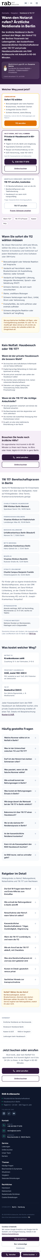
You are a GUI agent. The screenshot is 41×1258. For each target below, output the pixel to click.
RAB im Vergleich (24, 1032)
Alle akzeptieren (20, 1239)
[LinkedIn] (4, 1113)
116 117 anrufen (20, 205)
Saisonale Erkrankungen (11, 1178)
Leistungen (6, 1146)
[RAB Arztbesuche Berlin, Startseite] (10, 3)
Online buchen (20, 168)
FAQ (4, 223)
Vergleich (5, 1175)
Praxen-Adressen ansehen (20, 211)
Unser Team (6, 1153)
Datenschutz (6, 1191)
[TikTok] (9, 1113)
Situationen (6, 1172)
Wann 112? (7, 219)
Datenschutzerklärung (10, 1234)
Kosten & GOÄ (8, 714)
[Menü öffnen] (36, 3)
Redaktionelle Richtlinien (11, 1194)
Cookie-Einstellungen (9, 1197)
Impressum (6, 1188)
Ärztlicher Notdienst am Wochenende (17, 1022)
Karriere (5, 1156)
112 (29, 1217)
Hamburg (21, 1207)
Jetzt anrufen (22, 457)
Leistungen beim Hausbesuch (14, 1036)
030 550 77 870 (22, 162)
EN (31, 3)
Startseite (5, 13)
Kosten (33, 219)
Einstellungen (20, 1248)
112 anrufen (20, 123)
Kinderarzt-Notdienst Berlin (13, 1027)
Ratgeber (14, 13)
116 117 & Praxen (21, 219)
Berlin (14, 1207)
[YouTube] (14, 1113)
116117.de (32, 634)
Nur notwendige (20, 1244)
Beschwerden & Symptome (12, 1169)
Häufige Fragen (7, 1166)
